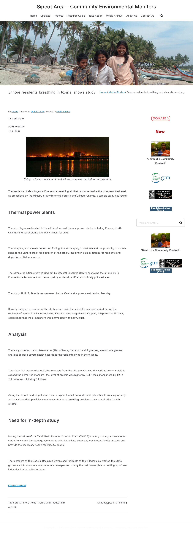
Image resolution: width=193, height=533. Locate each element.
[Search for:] (161, 223)
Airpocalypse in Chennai (111, 502)
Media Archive (114, 15)
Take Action (96, 15)
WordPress (143, 527)
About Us (131, 15)
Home (33, 15)
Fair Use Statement (17, 486)
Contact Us (147, 15)
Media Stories (63, 111)
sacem (14, 111)
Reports (58, 15)
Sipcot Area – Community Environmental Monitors (96, 7)
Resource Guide (76, 15)
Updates (45, 15)
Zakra (130, 527)
